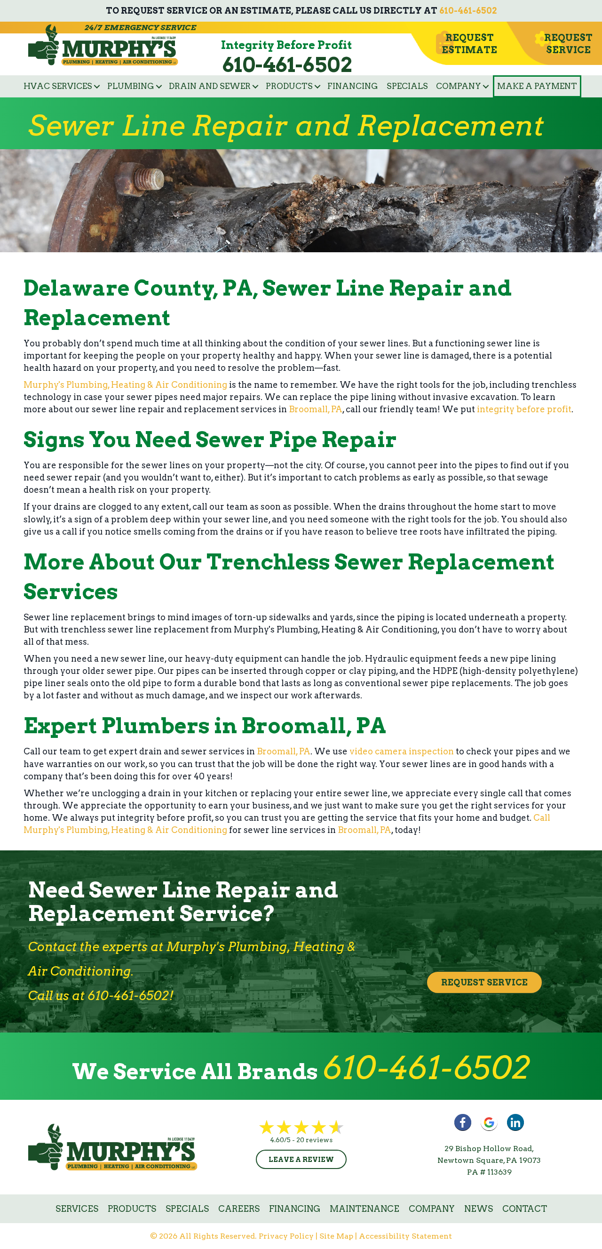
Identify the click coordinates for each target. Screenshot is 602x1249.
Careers (239, 1209)
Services (76, 1209)
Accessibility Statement (405, 1236)
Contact (524, 1209)
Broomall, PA (315, 409)
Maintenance (364, 1209)
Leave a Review (301, 1159)
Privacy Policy (286, 1236)
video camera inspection (401, 751)
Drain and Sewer (210, 86)
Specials (407, 86)
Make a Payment (537, 86)
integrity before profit (524, 409)
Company (458, 86)
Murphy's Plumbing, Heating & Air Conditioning (125, 385)
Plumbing (130, 86)
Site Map (336, 1236)
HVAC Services (58, 86)
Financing (352, 86)
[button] (97, 86)
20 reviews (314, 1140)
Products (289, 86)
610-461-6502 (468, 11)
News (478, 1209)
